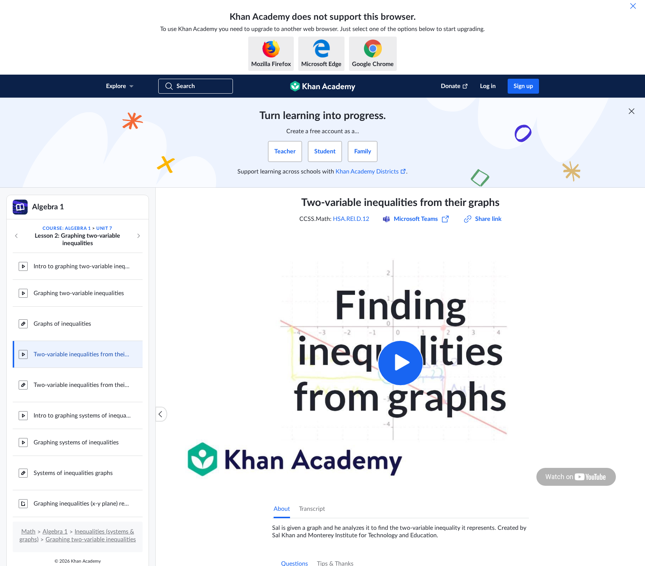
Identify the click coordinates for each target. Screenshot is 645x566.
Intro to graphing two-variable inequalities (82, 266)
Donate (451, 86)
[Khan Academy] (322, 86)
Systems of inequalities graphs (73, 473)
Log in (488, 86)
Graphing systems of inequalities (76, 442)
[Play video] (400, 362)
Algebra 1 (55, 532)
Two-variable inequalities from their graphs (82, 354)
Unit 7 (104, 228)
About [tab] (282, 509)
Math (28, 532)
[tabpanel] (400, 528)
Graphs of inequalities (62, 324)
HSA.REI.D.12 (351, 219)
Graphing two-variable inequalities (79, 293)
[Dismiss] (633, 6)
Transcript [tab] (312, 509)
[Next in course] (138, 235)
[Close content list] (161, 414)
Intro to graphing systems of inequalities (82, 416)
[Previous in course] (16, 235)
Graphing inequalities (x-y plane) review (82, 504)
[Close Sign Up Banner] (631, 111)
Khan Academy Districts (367, 172)
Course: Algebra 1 (67, 228)
